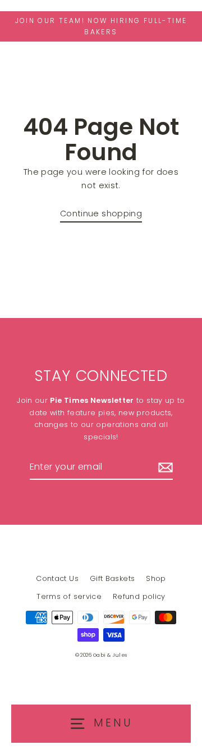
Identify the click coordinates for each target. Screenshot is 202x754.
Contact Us (57, 578)
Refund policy (139, 596)
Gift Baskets (112, 578)
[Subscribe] (164, 467)
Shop (156, 578)
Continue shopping (101, 213)
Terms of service (69, 596)
